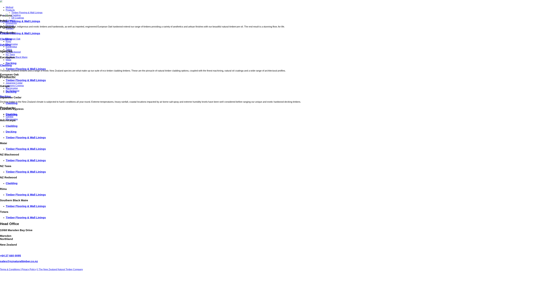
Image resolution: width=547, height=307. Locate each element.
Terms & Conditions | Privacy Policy (18, 269)
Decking (5, 44)
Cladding (16, 15)
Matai (8, 60)
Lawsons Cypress (15, 85)
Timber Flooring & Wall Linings (26, 12)
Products (10, 10)
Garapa (9, 116)
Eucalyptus (11, 46)
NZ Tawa (10, 54)
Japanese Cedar (14, 83)
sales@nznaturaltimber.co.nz (19, 261)
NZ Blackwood (13, 52)
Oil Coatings (17, 18)
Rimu (8, 41)
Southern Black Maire (16, 57)
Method (9, 7)
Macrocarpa (12, 44)
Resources (11, 23)
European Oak (13, 39)
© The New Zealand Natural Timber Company (59, 269)
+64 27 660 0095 (10, 255)
